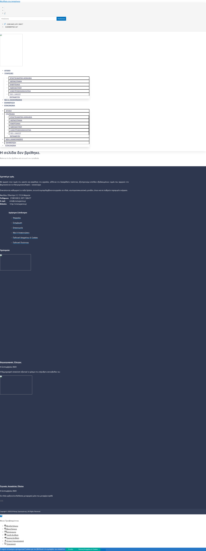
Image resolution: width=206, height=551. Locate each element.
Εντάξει (70, 549)
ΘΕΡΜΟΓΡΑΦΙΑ (16, 81)
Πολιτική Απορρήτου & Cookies (88, 549)
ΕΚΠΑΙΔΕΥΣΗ (15, 97)
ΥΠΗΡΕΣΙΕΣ (8, 73)
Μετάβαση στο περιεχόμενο (10, 1)
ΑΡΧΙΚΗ (7, 71)
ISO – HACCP (15, 94)
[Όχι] (103, 550)
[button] (1, 516)
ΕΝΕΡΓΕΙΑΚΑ (15, 85)
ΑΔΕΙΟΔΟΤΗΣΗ (16, 88)
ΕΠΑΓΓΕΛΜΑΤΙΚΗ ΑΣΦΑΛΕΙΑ (21, 78)
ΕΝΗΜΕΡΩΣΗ (9, 103)
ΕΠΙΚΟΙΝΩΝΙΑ (9, 105)
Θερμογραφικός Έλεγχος (10, 362)
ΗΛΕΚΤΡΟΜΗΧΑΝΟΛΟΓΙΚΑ (20, 91)
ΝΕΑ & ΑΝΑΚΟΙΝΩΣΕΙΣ (13, 100)
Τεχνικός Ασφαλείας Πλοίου (12, 486)
